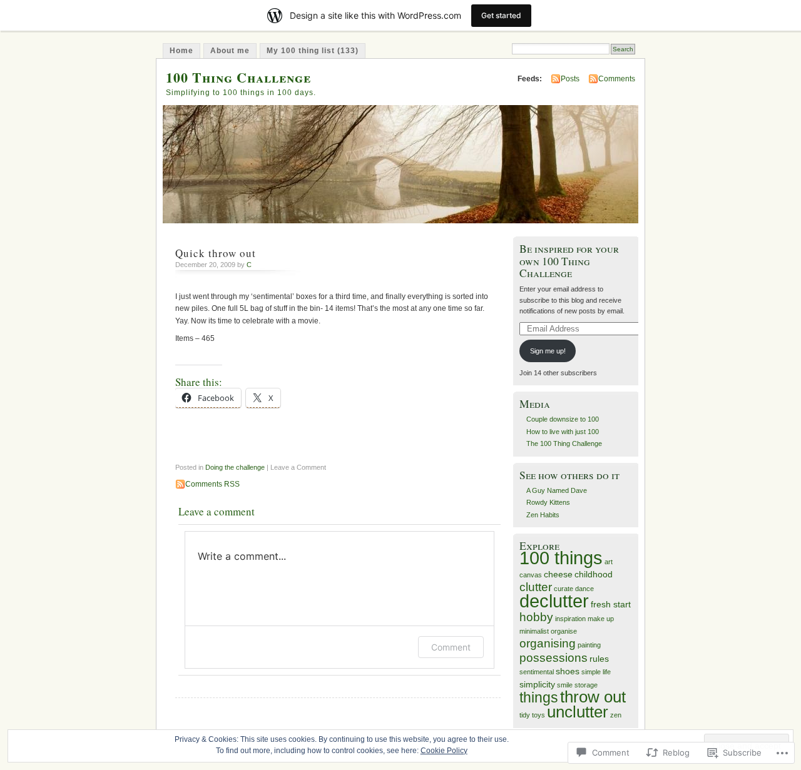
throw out (593, 697)
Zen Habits (542, 515)
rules (599, 659)
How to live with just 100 (562, 431)
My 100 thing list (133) (313, 50)
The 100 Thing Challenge (564, 443)
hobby (536, 617)
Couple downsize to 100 (562, 419)
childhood (593, 574)
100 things (561, 557)
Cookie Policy (444, 750)
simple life (596, 672)
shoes (567, 671)
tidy (524, 715)
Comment (451, 647)
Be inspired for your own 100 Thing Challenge (569, 260)
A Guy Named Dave (556, 490)
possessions (553, 657)
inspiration (570, 618)
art (609, 561)
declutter (554, 601)
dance (584, 588)
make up (601, 618)
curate (563, 588)
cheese (558, 574)
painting (589, 645)
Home (181, 50)
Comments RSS (212, 484)
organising (547, 643)
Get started (501, 15)
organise (564, 631)
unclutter (577, 712)
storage (586, 685)
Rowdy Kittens (548, 502)
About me (230, 50)
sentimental (536, 672)
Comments (616, 78)
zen (615, 715)
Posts (570, 78)
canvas (530, 575)
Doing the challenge (235, 467)
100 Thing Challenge (238, 77)
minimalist (534, 631)
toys (538, 715)
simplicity (537, 684)
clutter (535, 587)
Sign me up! (548, 351)
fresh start (611, 604)
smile (565, 685)
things (538, 697)
